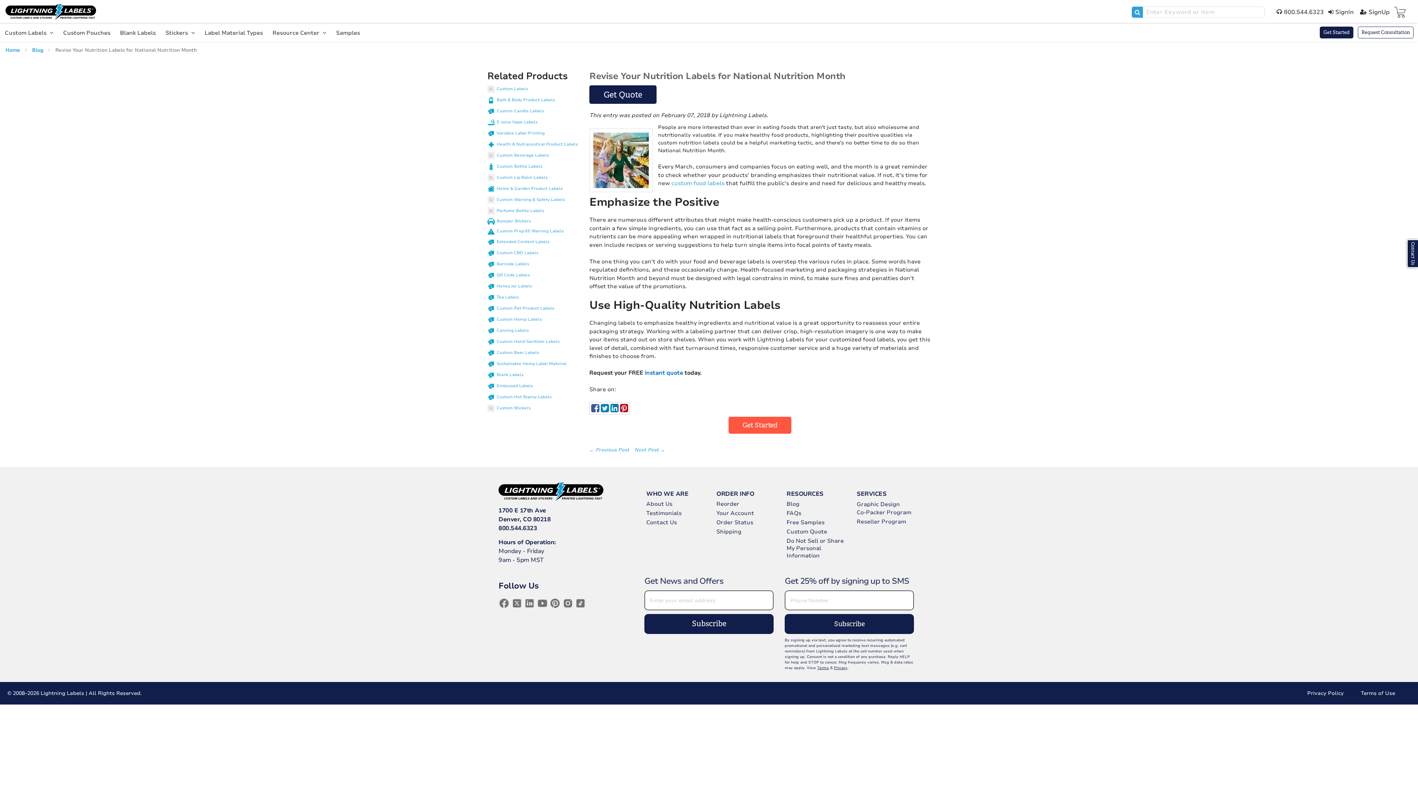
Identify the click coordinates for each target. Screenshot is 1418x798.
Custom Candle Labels (520, 111)
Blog (38, 50)
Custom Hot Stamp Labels (524, 397)
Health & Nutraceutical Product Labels (537, 144)
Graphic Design (878, 504)
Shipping (728, 531)
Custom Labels (26, 33)
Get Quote (623, 95)
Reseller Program (881, 521)
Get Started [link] (760, 425)
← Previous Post (610, 450)
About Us (659, 504)
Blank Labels (138, 33)
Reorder (727, 504)
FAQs (794, 513)
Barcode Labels (513, 264)
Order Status (734, 522)
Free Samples (806, 522)
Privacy (840, 668)
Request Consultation (1386, 32)
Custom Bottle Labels (519, 166)
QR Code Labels (513, 275)
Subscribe (709, 623)
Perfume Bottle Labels (520, 211)
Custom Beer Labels (518, 352)
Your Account (735, 513)
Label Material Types (234, 33)
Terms (823, 668)
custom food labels (698, 183)
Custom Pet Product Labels (525, 308)
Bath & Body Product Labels (526, 100)
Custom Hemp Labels (519, 319)
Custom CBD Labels (517, 253)
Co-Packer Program (884, 512)
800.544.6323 (518, 528)
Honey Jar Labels (514, 286)
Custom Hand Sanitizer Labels (528, 341)
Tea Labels (508, 297)
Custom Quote (807, 531)
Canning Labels (513, 330)
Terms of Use (1378, 693)
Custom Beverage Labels (523, 155)
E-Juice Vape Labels (517, 122)
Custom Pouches (86, 33)
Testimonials (664, 513)
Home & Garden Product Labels (530, 188)
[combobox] (1198, 12)
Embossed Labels (515, 386)
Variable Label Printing (521, 133)
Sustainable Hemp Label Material (532, 363)
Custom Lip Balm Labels (522, 177)
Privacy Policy (1325, 693)
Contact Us (661, 522)
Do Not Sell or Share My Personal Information (815, 548)
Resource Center (297, 33)
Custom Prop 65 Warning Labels (530, 231)
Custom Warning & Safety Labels (531, 199)
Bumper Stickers (514, 221)
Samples (348, 33)
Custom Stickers (514, 408)
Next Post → (649, 450)
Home (13, 50)
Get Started (1336, 32)
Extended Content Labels (523, 242)
